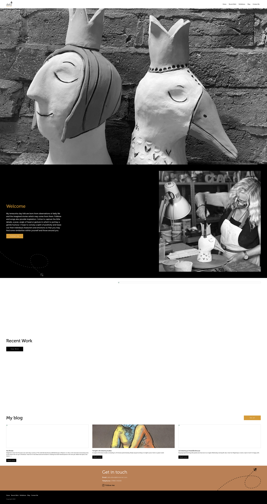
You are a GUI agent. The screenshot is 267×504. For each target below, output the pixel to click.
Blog (249, 4)
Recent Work (232, 4)
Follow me (110, 485)
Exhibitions (242, 4)
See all (252, 418)
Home (224, 4)
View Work (15, 349)
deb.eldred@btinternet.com (117, 477)
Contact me (14, 236)
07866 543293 (116, 481)
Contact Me (256, 4)
